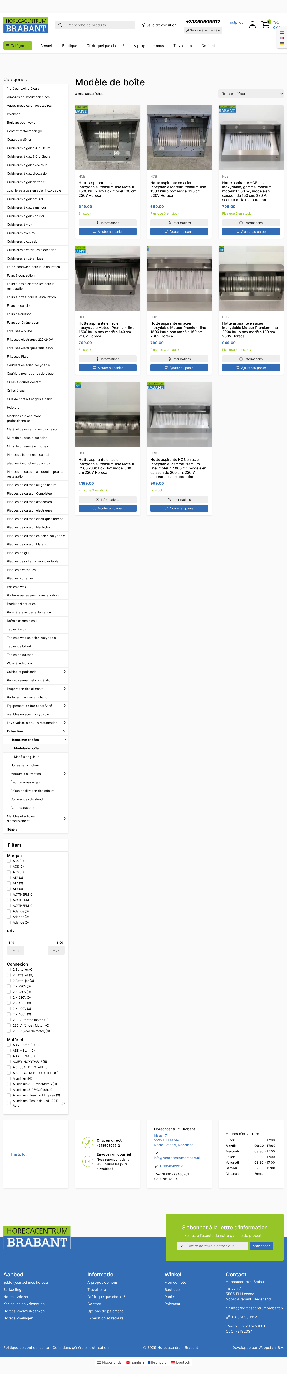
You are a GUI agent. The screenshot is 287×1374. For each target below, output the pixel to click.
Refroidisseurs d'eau (22, 621)
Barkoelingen (14, 1289)
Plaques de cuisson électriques (29, 510)
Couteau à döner (19, 139)
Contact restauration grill (25, 131)
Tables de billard (19, 646)
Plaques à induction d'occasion (29, 455)
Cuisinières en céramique (25, 258)
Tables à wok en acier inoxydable (31, 638)
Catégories (19, 45)
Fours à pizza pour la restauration (31, 297)
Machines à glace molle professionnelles (24, 418)
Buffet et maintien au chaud (27, 697)
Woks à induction (19, 663)
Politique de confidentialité (26, 1347)
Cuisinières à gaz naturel (25, 199)
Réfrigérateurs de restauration (29, 612)
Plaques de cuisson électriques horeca (35, 519)
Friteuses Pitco (17, 356)
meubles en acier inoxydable (28, 714)
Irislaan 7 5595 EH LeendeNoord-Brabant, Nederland (174, 1140)
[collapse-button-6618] (64, 714)
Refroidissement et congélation (29, 680)
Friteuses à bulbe (19, 331)
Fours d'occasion (19, 305)
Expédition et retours (105, 1318)
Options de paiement (105, 1311)
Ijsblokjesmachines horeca (25, 1282)
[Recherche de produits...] (60, 25)
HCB (82, 176)
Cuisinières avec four (22, 233)
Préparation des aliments (25, 689)
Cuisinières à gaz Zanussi (25, 216)
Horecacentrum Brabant (177, 1347)
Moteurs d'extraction (26, 774)
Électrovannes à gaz (25, 782)
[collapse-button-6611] (64, 731)
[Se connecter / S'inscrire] (252, 25)
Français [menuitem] (159, 1362)
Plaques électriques (21, 570)
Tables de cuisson (20, 655)
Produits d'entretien (21, 604)
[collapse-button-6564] (64, 672)
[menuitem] (282, 32)
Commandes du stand (27, 799)
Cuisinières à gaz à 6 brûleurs (28, 156)
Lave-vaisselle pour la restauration (32, 723)
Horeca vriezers (16, 1296)
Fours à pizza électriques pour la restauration (30, 286)
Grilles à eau (16, 390)
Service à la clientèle (204, 30)
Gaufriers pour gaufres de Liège (30, 373)
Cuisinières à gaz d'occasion (27, 173)
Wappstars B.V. (271, 1347)
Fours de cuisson (19, 314)
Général (12, 829)
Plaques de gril (18, 553)
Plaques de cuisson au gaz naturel (32, 485)
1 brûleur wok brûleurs (23, 88)
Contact (208, 45)
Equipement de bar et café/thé (29, 706)
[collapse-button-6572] (64, 706)
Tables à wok (16, 629)
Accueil (46, 45)
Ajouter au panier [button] (110, 231)
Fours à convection (21, 275)
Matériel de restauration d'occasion (32, 429)
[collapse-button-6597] (64, 723)
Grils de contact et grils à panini (30, 399)
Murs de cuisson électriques (27, 446)
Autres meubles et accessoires (29, 105)
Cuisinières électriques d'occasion (31, 250)
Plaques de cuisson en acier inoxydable (36, 536)
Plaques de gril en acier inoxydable (32, 561)
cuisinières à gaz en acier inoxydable (34, 190)
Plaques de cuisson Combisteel (29, 493)
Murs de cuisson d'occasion (27, 438)
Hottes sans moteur (25, 765)
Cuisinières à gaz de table (26, 182)
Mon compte (175, 1282)
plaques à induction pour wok (28, 463)
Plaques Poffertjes (20, 578)
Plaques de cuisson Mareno (27, 544)
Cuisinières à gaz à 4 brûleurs (28, 148)
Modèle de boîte (26, 748)
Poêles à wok (16, 587)
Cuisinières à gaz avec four (27, 165)
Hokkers (13, 407)
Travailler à (182, 45)
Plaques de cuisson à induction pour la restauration (35, 474)
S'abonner (261, 1245)
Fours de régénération (23, 322)
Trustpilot (235, 22)
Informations (110, 223)
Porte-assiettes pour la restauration (33, 595)
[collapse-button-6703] (64, 773)
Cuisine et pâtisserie (21, 672)
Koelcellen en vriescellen (24, 1304)
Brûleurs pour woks (21, 122)
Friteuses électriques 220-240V (30, 339)
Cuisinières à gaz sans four (26, 207)
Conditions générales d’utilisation (80, 1347)
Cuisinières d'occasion (23, 241)
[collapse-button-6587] (64, 680)
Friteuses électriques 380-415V (30, 348)
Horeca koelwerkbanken (24, 1311)
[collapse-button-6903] (64, 740)
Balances (13, 114)
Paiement (172, 1304)
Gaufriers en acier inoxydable (28, 365)
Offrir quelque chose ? (105, 45)
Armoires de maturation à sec (28, 97)
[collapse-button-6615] (64, 697)
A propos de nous (149, 45)
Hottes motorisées (25, 740)
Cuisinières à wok (19, 224)
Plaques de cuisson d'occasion (29, 502)
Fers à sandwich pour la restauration (33, 267)
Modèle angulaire (26, 757)
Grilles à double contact (24, 382)
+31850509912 (203, 21)
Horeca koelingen (18, 1318)
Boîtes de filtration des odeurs (32, 791)
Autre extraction (22, 808)
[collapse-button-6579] (64, 689)
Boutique (69, 45)
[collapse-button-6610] (64, 765)
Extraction (15, 731)
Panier (170, 1296)
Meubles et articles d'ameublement (21, 818)
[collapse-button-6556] (64, 818)
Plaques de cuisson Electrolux (28, 527)
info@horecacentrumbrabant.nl (177, 1158)
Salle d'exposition (160, 25)
